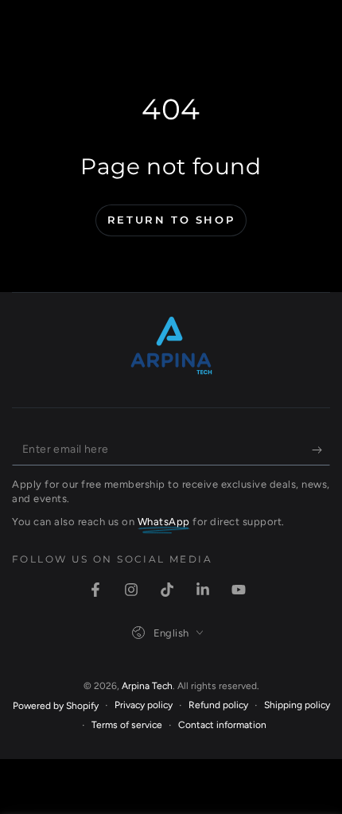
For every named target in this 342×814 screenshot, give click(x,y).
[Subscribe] (321, 449)
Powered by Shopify (56, 705)
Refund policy (218, 705)
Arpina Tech (147, 685)
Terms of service (126, 724)
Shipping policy (297, 705)
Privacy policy (144, 705)
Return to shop (171, 219)
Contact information (222, 724)
